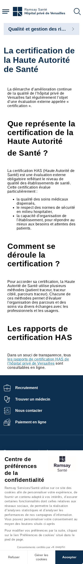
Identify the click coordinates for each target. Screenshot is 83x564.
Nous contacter (28, 411)
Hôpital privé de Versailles (44, 13)
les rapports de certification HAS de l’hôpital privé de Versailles (38, 361)
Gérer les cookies (41, 557)
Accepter (69, 557)
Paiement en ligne (30, 422)
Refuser (14, 557)
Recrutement (26, 388)
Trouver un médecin (32, 399)
